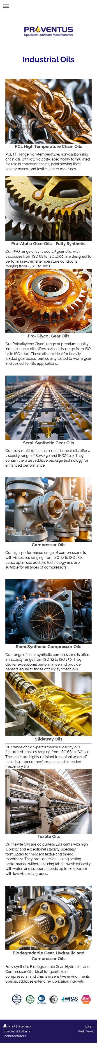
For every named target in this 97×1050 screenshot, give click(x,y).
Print (11, 1026)
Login (89, 1026)
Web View (86, 1031)
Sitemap (24, 1026)
